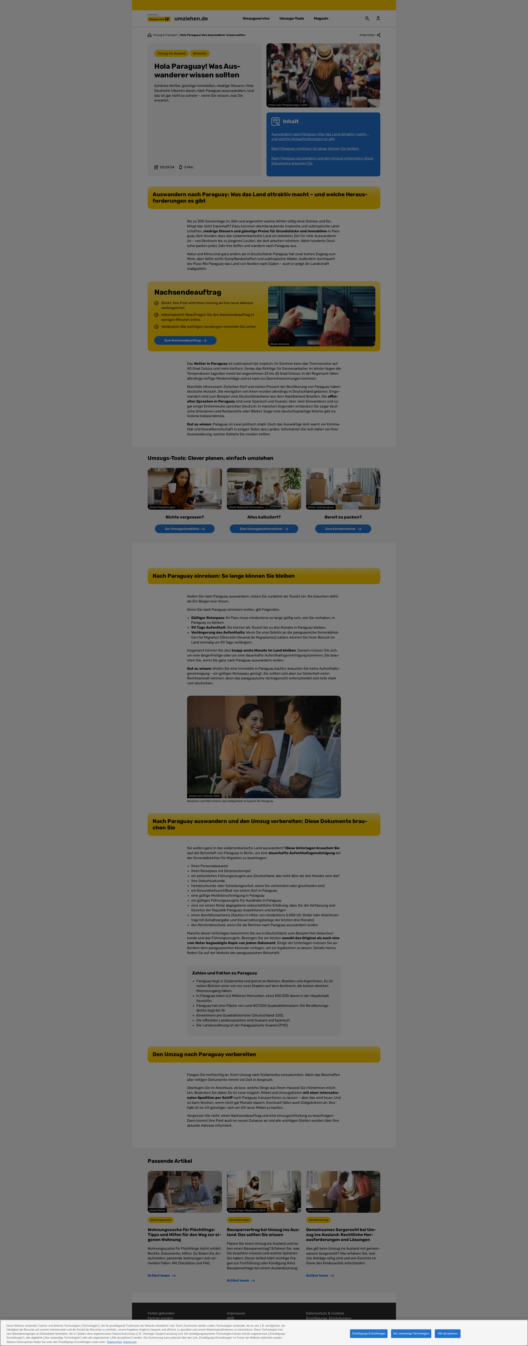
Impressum (130, 1341)
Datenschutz (114, 1341)
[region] (264, 1333)
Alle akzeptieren (447, 1333)
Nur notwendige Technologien (411, 1333)
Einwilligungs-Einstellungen (368, 1333)
